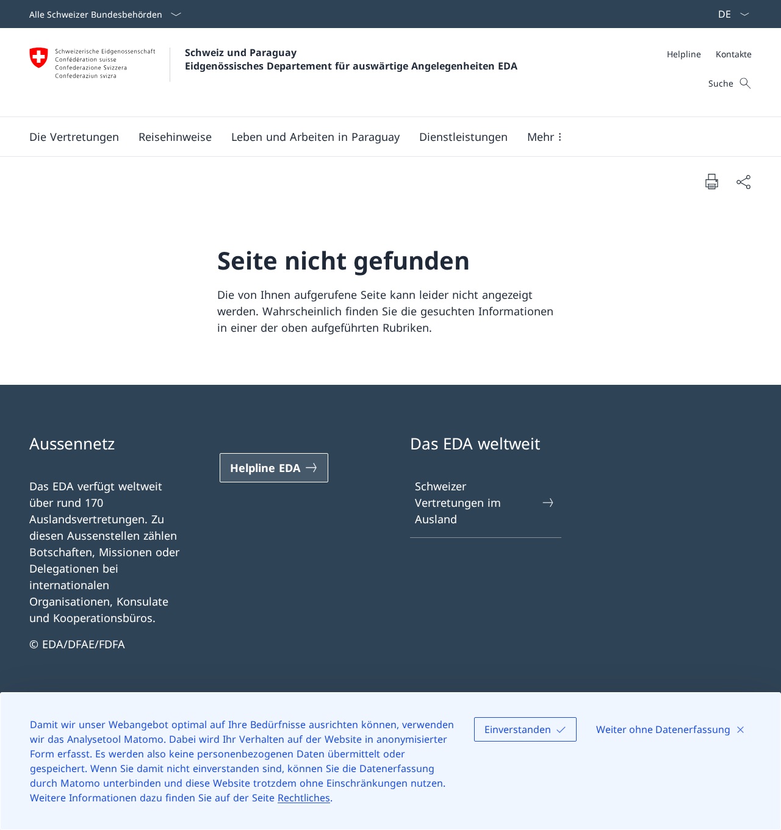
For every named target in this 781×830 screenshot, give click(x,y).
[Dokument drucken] (711, 181)
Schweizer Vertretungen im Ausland (458, 502)
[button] (74, 136)
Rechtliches (304, 797)
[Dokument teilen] (743, 181)
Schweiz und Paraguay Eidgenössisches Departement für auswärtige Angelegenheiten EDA (351, 59)
